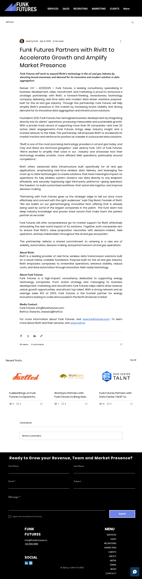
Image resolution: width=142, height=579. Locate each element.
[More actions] (120, 41)
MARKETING (110, 547)
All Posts (10, 22)
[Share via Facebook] (21, 336)
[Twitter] (30, 563)
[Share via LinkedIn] (34, 336)
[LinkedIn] (26, 563)
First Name (13, 466)
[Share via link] (41, 336)
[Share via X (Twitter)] (27, 336)
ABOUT (112, 556)
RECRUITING (110, 543)
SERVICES (111, 534)
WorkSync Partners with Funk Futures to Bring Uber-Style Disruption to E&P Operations (70, 395)
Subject (77, 481)
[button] (132, 22)
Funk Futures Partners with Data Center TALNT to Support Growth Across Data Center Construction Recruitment (115, 395)
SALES (113, 539)
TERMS (113, 564)
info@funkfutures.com (37, 540)
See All (133, 360)
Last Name (79, 466)
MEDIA (113, 560)
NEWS (113, 569)
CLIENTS (112, 552)
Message (13, 497)
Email (11, 481)
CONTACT (111, 573)
